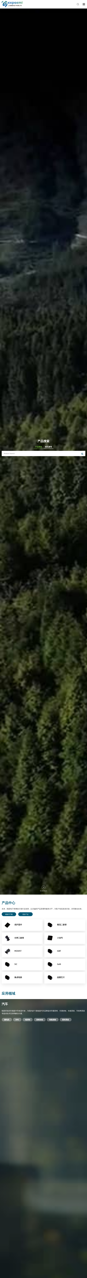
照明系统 (65, 1019)
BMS (17, 1019)
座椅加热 (39, 1019)
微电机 (6, 1019)
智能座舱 (52, 1019)
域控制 (27, 1019)
